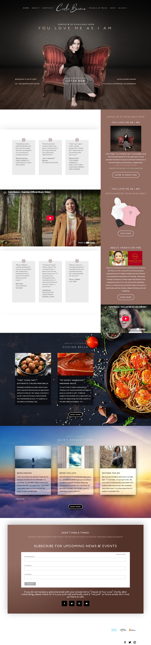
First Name (28, 565)
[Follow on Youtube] (86, 603)
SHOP (113, 8)
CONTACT (48, 8)
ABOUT (36, 8)
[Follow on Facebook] (64, 603)
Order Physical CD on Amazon (126, 168)
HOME (26, 8)
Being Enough (24, 473)
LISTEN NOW (75, 81)
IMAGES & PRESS (98, 8)
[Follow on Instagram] (79, 603)
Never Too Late (68, 473)
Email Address (29, 557)
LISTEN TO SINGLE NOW (126, 175)
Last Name (28, 574)
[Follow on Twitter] (71, 603)
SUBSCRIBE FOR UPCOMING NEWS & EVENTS (75, 546)
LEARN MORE (126, 297)
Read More (75, 414)
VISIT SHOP (125, 233)
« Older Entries (20, 499)
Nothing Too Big (111, 473)
